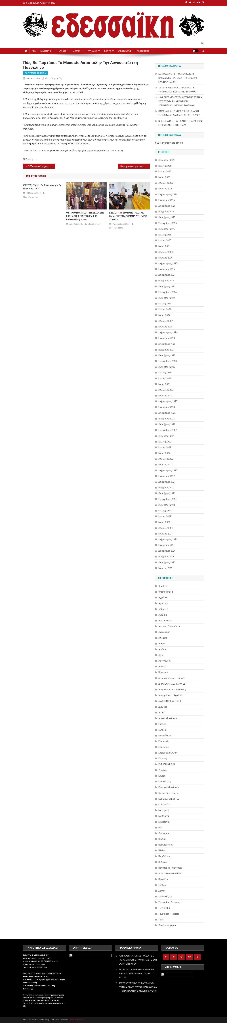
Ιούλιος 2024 (164, 303)
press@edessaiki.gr (37, 964)
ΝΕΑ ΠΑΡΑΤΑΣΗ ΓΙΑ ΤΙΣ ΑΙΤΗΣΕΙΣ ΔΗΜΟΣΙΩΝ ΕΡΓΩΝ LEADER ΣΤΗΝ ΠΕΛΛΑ (180, 123)
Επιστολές (163, 747)
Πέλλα (161, 850)
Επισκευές (163, 741)
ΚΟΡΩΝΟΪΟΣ (164, 804)
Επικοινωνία (124, 51)
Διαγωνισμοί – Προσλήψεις (172, 689)
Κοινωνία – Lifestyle (168, 793)
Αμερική (162, 615)
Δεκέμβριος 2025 (167, 206)
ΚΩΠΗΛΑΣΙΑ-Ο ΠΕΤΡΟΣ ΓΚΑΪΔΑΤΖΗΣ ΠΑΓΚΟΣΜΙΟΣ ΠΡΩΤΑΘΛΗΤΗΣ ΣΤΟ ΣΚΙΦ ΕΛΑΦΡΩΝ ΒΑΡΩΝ (177, 78)
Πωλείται (163, 879)
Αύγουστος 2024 (166, 298)
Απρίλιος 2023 (165, 390)
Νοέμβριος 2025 (166, 211)
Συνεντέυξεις (165, 896)
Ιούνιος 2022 (164, 447)
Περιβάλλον (164, 856)
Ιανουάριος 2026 (166, 200)
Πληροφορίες (142, 51)
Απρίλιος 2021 (165, 528)
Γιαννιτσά (163, 672)
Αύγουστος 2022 (166, 436)
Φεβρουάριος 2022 (167, 470)
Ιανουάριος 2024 (166, 338)
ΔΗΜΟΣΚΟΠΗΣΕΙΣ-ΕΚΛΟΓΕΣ (171, 684)
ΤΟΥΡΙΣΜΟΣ (164, 908)
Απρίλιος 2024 (165, 321)
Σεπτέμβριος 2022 (167, 430)
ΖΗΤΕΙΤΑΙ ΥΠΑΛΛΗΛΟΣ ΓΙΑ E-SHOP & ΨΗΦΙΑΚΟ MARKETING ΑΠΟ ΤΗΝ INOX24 (178, 89)
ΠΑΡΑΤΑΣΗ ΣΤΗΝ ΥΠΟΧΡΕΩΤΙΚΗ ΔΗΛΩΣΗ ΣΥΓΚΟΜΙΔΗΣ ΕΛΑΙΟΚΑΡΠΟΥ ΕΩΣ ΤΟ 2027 (179, 113)
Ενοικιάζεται (164, 735)
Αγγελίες (92, 51)
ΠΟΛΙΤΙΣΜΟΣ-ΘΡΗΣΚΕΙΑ (35, 73)
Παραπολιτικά (165, 845)
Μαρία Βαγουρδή (53, 78)
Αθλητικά (163, 609)
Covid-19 (162, 586)
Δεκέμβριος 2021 (167, 482)
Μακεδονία (45, 51)
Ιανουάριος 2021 (166, 545)
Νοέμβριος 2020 (166, 556)
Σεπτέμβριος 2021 (167, 499)
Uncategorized (165, 592)
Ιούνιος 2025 (164, 240)
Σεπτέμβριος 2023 (167, 361)
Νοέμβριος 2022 (166, 418)
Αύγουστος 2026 (166, 160)
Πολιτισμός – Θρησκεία (170, 868)
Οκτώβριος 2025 (166, 217)
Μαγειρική (163, 810)
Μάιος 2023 (164, 384)
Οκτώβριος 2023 (166, 355)
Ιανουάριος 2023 (166, 407)
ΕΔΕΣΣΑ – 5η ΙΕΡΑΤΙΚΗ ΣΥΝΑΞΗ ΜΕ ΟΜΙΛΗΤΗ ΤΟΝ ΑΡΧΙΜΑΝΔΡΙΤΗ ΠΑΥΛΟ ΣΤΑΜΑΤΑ (128, 216)
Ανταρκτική (164, 632)
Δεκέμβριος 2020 (167, 551)
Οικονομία (163, 833)
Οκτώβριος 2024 (166, 286)
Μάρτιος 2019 (165, 568)
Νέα (34, 51)
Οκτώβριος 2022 (166, 424)
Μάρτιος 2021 (165, 533)
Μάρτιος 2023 (165, 395)
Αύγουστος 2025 (166, 229)
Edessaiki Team (94, 224)
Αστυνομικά (164, 661)
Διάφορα (162, 707)
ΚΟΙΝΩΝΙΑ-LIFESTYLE (168, 799)
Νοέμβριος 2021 (166, 487)
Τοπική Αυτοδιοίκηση (169, 902)
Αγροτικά (163, 603)
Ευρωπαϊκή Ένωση (167, 753)
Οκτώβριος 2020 (166, 562)
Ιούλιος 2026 (164, 165)
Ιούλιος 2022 (164, 441)
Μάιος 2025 (164, 246)
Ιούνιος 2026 (164, 171)
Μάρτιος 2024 (165, 326)
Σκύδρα (162, 885)
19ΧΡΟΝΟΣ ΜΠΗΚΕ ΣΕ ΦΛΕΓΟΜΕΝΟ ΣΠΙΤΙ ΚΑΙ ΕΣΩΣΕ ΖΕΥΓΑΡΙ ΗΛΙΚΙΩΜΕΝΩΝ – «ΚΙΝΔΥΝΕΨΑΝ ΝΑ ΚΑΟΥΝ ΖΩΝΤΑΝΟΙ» (180, 101)
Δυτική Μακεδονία (167, 718)
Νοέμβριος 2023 (166, 349)
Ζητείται (162, 770)
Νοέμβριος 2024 (166, 280)
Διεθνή (107, 51)
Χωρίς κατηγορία (167, 925)
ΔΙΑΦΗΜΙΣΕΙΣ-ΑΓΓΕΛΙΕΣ (169, 701)
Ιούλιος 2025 (164, 234)
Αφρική (162, 666)
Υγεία (161, 919)
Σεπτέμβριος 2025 (167, 223)
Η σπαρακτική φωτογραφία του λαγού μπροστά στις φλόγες (135, 166)
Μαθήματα (163, 816)
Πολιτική (162, 862)
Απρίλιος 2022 (165, 459)
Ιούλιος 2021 (164, 510)
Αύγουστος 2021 (166, 505)
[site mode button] (195, 50)
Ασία (160, 655)
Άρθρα (161, 643)
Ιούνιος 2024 (164, 309)
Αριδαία (162, 649)
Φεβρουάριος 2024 (167, 332)
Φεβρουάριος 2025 (167, 263)
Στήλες (76, 51)
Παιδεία (162, 839)
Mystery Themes (76, 1020)
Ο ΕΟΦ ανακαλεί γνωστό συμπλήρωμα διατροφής (41, 166)
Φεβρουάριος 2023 (167, 401)
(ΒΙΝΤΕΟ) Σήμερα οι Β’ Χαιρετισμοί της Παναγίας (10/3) (43, 187)
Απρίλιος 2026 (165, 183)
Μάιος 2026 (164, 177)
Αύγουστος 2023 (166, 367)
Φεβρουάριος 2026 (167, 194)
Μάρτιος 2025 (165, 257)
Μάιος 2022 (164, 453)
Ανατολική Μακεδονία (169, 626)
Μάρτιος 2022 (165, 464)
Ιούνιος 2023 (164, 378)
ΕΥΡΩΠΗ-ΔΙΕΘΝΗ (166, 764)
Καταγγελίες (164, 781)
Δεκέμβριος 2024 (167, 275)
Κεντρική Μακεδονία (168, 787)
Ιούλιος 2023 (164, 372)
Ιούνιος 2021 (164, 516)
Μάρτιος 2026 (165, 188)
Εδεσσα (162, 724)
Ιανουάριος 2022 (166, 476)
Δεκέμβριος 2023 (167, 344)
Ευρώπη (162, 758)
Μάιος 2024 (164, 315)
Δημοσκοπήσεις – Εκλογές (171, 678)
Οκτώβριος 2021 (166, 493)
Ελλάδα (62, 51)
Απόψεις (162, 638)
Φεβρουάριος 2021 (167, 539)
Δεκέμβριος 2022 (167, 413)
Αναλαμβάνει (164, 620)
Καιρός (161, 776)
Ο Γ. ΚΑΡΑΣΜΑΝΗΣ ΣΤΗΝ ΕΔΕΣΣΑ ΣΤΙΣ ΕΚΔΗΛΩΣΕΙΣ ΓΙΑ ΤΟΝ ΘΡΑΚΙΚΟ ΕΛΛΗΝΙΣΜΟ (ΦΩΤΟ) (85, 216)
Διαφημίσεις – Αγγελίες (170, 695)
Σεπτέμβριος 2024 (167, 292)
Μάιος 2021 (164, 522)
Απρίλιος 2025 (165, 252)
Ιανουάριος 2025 (166, 269)
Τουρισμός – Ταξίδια (168, 914)
